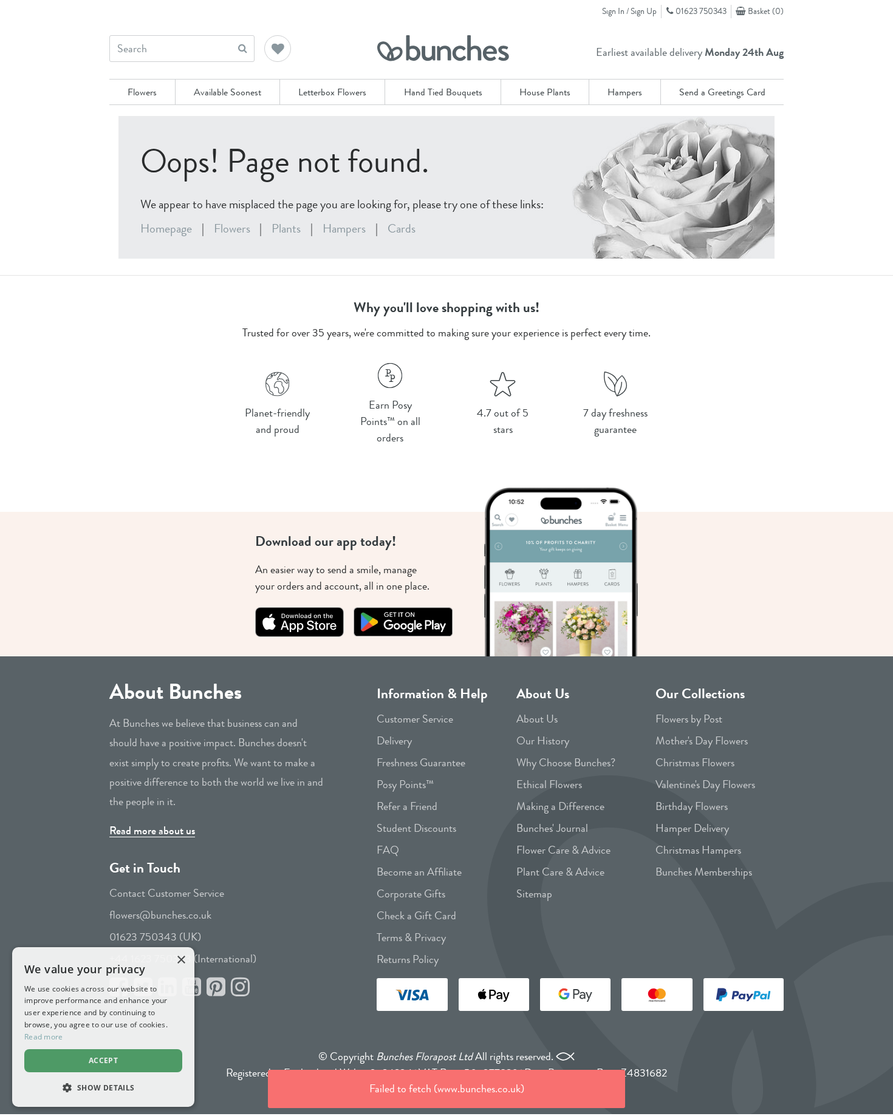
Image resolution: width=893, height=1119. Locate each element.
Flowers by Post (688, 719)
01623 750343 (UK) (155, 937)
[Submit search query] (243, 48)
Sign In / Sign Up (629, 11)
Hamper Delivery (692, 828)
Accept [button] (103, 1060)
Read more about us (152, 830)
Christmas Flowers (694, 762)
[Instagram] (240, 987)
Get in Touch (144, 868)
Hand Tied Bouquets (443, 92)
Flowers (142, 92)
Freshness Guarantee (421, 762)
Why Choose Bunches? (565, 762)
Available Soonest (227, 92)
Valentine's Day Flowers (705, 784)
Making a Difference (560, 806)
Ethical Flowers (549, 784)
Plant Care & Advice (560, 872)
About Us (542, 694)
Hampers (624, 92)
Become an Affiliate (419, 872)
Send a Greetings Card (722, 92)
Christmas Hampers (698, 850)
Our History (542, 741)
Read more (43, 1037)
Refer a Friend (407, 806)
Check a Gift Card (416, 915)
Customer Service (415, 719)
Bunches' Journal (552, 828)
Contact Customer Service (166, 893)
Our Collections (700, 694)
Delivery (394, 741)
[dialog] (103, 1027)
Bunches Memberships (703, 872)
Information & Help (432, 694)
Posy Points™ (405, 784)
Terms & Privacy (411, 937)
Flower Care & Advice (563, 850)
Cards (402, 228)
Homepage (166, 228)
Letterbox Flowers (332, 92)
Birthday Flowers (691, 806)
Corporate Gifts (411, 894)
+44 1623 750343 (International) (182, 959)
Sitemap (534, 894)
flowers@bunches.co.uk (160, 915)
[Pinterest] (216, 987)
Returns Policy (408, 959)
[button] (278, 50)
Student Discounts (416, 828)
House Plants (544, 92)
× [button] (180, 960)
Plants (286, 228)
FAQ (388, 850)
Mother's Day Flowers (701, 741)
